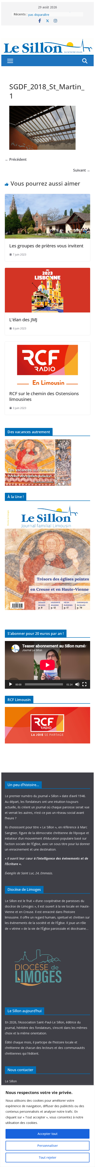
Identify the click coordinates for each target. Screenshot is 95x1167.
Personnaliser (47, 1145)
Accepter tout (47, 1134)
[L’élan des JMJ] (47, 270)
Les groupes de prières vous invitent (46, 246)
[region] (47, 1126)
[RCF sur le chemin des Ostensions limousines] (47, 344)
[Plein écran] (84, 684)
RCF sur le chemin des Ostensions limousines (44, 396)
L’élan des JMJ (23, 320)
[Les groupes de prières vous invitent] (47, 197)
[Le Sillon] (47, 41)
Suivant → (81, 170)
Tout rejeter (47, 1157)
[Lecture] (10, 684)
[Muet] (77, 684)
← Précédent (16, 159)
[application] (47, 665)
